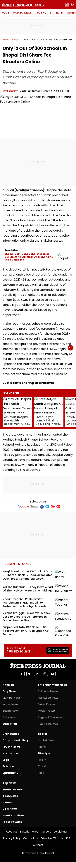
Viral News (10, 809)
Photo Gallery (12, 789)
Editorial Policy (29, 831)
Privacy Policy (11, 838)
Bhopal (16, 39)
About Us (11, 831)
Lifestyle (44, 753)
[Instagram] (53, 506)
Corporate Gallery (16, 740)
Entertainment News (52, 685)
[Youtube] (58, 506)
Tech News (10, 796)
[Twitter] (47, 506)
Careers (46, 831)
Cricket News (46, 740)
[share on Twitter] (29, 674)
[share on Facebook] (22, 674)
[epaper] (67, 4)
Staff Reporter (10, 91)
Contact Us (30, 838)
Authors (38, 845)
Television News (48, 724)
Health (42, 760)
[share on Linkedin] (37, 674)
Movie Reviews (47, 704)
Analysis (8, 685)
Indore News (10, 704)
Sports (42, 734)
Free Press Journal (23, 4)
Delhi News (9, 717)
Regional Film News (50, 717)
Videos (7, 802)
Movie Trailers (47, 711)
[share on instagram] (45, 674)
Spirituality (10, 773)
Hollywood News (48, 698)
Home (5, 12)
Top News (9, 783)
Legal (6, 760)
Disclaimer (60, 831)
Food (41, 773)
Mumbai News (22, 12)
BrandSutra (11, 734)
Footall (42, 747)
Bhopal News (11, 711)
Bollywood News (48, 691)
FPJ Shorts (44, 12)
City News (9, 691)
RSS (68, 838)
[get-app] (72, 4)
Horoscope (10, 753)
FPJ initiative (12, 747)
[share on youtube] (53, 674)
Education (10, 724)
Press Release (12, 822)
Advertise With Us (52, 838)
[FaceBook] (42, 506)
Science (8, 766)
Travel (42, 766)
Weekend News (13, 815)
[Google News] (28, 506)
